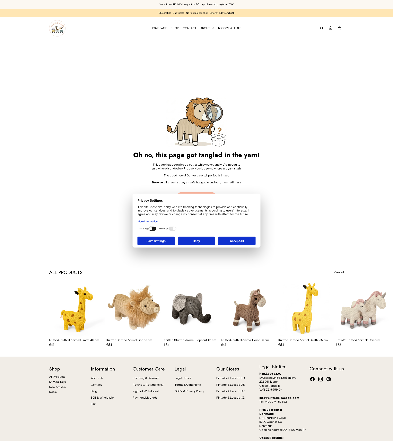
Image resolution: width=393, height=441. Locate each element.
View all (339, 272)
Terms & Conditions (188, 384)
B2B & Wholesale (102, 397)
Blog (94, 391)
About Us (97, 378)
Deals (52, 392)
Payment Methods (145, 397)
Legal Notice (183, 378)
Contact (96, 384)
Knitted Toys (57, 382)
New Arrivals (57, 387)
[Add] (98, 330)
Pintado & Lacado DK (230, 391)
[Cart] (339, 28)
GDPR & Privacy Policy (189, 391)
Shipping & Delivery (146, 378)
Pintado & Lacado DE (230, 384)
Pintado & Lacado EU (230, 378)
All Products (57, 376)
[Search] (321, 28)
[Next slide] (339, 313)
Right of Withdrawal (146, 391)
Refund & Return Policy (148, 384)
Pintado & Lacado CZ (230, 397)
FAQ (93, 404)
